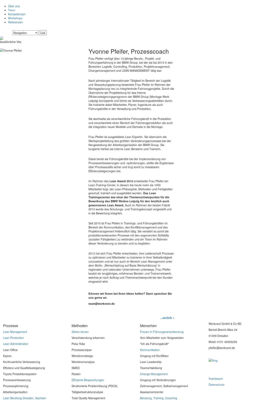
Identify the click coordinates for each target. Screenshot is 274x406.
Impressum (216, 378)
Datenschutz (216, 384)
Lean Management (15, 332)
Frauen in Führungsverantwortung (162, 332)
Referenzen (15, 22)
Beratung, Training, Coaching (158, 398)
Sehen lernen (80, 332)
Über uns (14, 6)
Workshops (15, 18)
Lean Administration (15, 344)
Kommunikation (150, 350)
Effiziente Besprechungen (88, 380)
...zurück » (167, 318)
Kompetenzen (17, 14)
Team (11, 10)
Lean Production (13, 338)
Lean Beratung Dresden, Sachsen (24, 398)
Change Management (154, 374)
